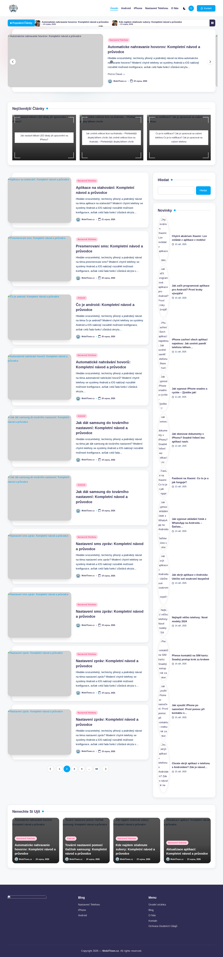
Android (81, 298)
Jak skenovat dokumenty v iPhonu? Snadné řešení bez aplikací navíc (188, 437)
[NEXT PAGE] (105, 769)
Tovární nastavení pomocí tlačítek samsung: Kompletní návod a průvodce (86, 849)
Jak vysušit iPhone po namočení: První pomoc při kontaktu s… (188, 709)
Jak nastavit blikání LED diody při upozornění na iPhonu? (44, 137)
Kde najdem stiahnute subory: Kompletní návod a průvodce (150, 22)
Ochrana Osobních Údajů (163, 926)
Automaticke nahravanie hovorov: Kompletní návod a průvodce (75, 22)
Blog (151, 910)
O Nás (152, 915)
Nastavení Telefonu (119, 40)
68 (96, 769)
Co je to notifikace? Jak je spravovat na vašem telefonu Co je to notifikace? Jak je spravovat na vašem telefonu (178, 137)
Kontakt (153, 920)
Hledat (163, 180)
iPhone (82, 910)
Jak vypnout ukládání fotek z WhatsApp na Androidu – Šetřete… (189, 523)
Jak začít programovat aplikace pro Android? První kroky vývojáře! (190, 289)
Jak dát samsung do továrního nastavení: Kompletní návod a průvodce (102, 428)
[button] (206, 8)
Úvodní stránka (157, 904)
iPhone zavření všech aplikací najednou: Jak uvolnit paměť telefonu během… (190, 343)
